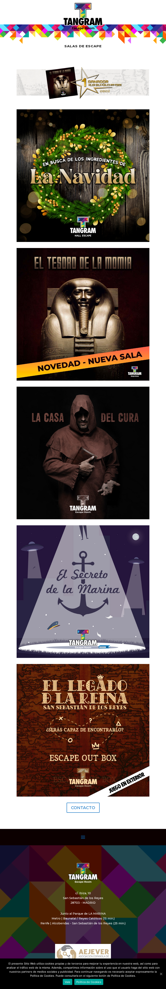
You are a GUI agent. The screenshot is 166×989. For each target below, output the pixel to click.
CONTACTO (83, 807)
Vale (67, 982)
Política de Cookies (88, 982)
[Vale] (161, 974)
